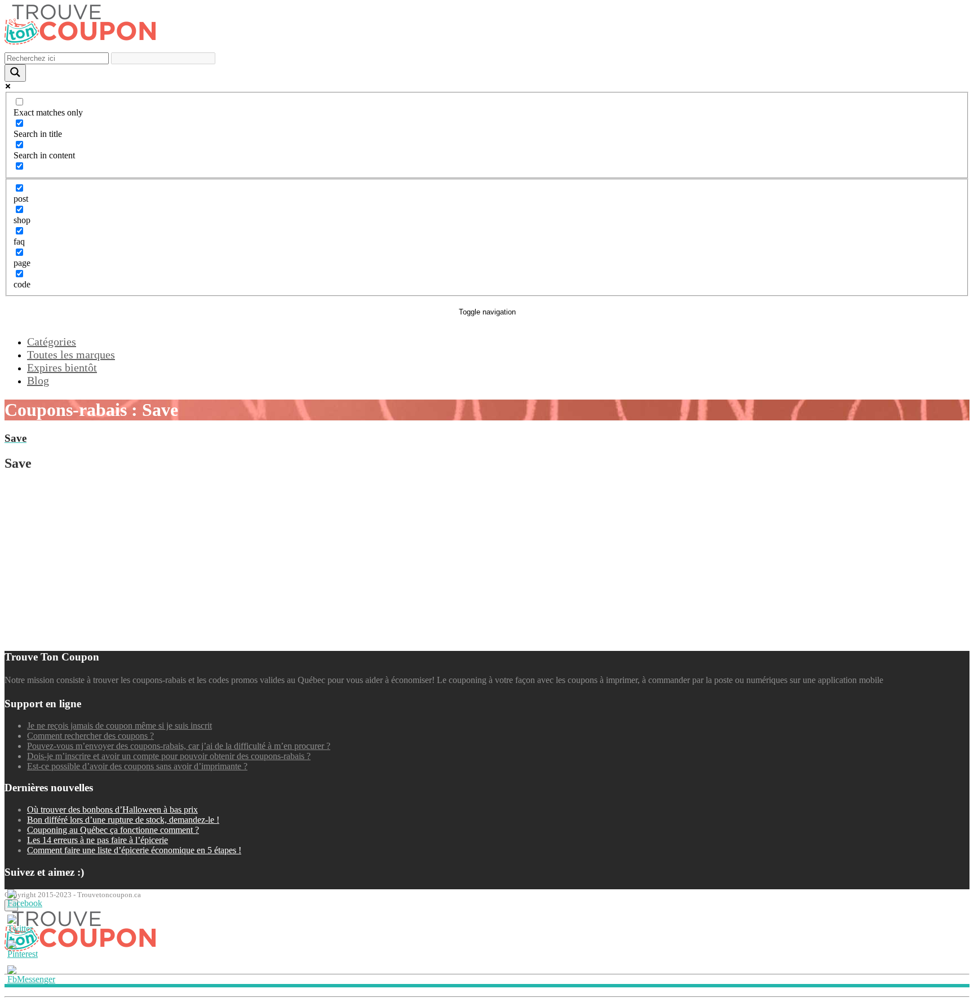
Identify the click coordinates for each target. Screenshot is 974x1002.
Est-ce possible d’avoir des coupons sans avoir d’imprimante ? (137, 766)
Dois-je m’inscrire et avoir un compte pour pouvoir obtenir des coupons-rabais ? (169, 756)
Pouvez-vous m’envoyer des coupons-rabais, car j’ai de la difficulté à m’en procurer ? (178, 746)
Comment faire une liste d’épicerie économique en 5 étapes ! (134, 850)
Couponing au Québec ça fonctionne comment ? (113, 830)
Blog (38, 380)
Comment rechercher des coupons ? (90, 736)
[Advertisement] (343, 561)
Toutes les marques (71, 354)
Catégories (51, 341)
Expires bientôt (62, 367)
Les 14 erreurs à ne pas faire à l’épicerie (97, 840)
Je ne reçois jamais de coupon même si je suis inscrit (119, 725)
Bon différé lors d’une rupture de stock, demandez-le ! (123, 819)
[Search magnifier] (15, 73)
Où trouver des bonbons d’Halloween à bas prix (112, 809)
